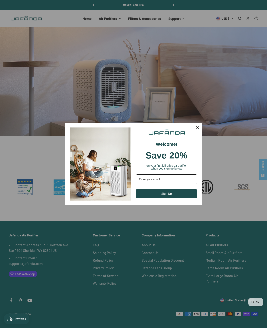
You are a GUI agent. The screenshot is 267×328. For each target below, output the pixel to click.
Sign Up (166, 193)
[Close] (197, 127)
